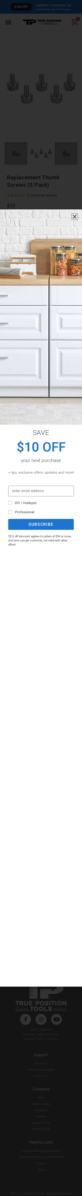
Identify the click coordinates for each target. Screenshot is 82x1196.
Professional (24, 512)
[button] (74, 216)
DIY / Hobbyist (25, 503)
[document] (41, 598)
